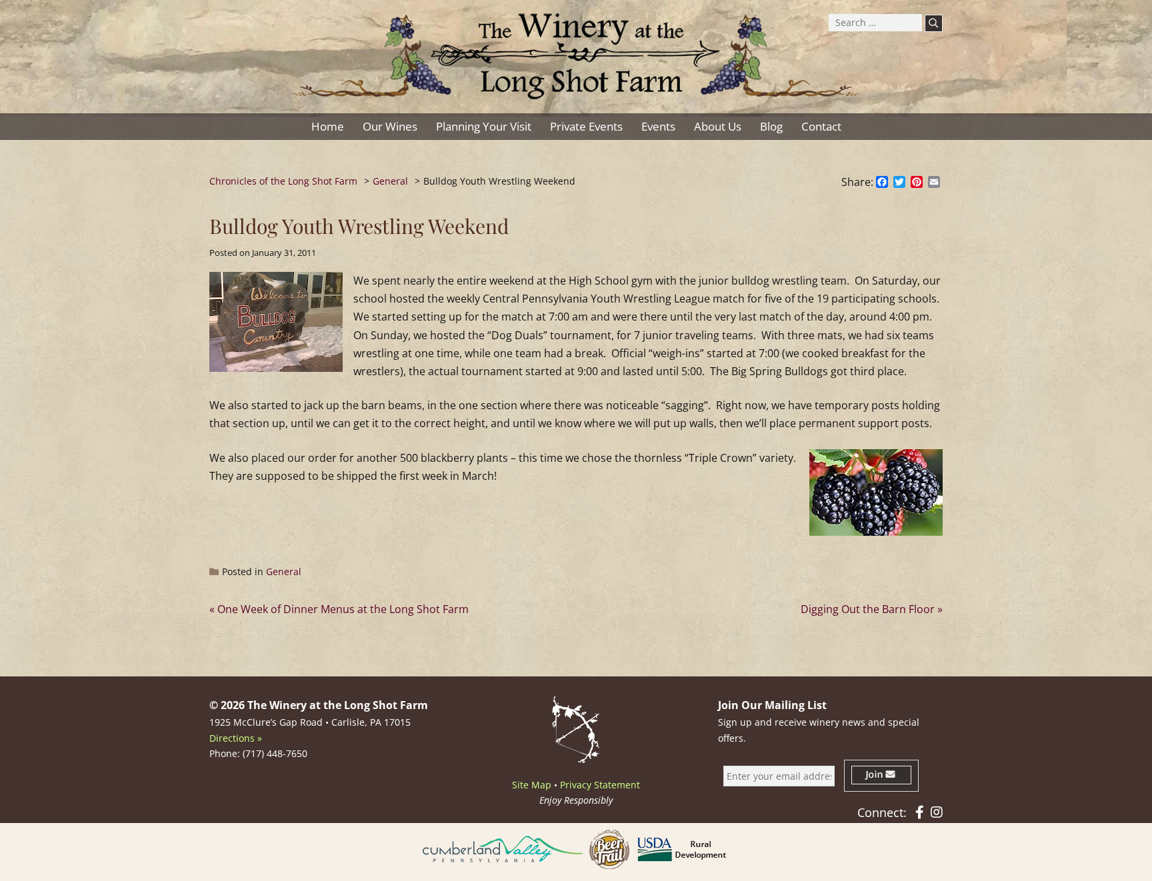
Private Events (586, 126)
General (283, 571)
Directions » (235, 738)
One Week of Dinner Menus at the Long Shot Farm (343, 609)
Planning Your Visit (483, 126)
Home (327, 126)
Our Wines (390, 126)
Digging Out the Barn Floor (868, 609)
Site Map (531, 784)
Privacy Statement (600, 784)
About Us (717, 126)
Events (658, 126)
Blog (771, 126)
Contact (821, 126)
